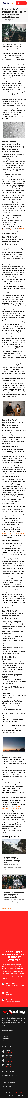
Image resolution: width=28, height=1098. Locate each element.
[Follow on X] (12, 1095)
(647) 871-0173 (22, 3)
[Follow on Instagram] (8, 1095)
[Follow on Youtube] (19, 1095)
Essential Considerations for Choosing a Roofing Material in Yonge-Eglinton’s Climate (14, 895)
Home (4, 1035)
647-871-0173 (9, 1052)
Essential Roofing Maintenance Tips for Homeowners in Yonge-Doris (12, 859)
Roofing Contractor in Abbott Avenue (13, 533)
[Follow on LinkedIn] (15, 1095)
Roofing (12, 20)
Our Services (6, 1038)
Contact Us (6, 1042)
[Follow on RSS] (22, 1095)
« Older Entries (6, 908)
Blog (4, 1040)
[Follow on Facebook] (5, 1095)
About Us (5, 1036)
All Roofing (19, 1092)
